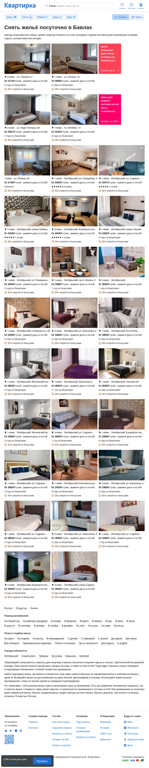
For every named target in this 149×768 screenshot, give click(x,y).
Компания (105, 722)
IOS (6, 731)
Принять (42, 761)
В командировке (55, 638)
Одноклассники (135, 739)
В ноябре (53, 625)
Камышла (70, 656)
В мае (108, 621)
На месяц (38, 638)
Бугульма (57, 656)
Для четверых (11, 643)
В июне (119, 621)
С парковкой (88, 638)
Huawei (16, 731)
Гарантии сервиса (62, 727)
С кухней (103, 638)
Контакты (34, 727)
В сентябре (24, 625)
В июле (131, 621)
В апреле (97, 621)
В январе (56, 621)
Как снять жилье (61, 722)
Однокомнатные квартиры (37, 643)
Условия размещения (83, 729)
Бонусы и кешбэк (61, 745)
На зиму (106, 625)
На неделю (23, 638)
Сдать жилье (83, 722)
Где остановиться (88, 643)
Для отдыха (107, 643)
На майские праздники (35, 621)
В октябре (39, 625)
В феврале (70, 621)
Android (11, 731)
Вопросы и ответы (62, 733)
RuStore (20, 731)
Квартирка (22, 6)
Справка (33, 722)
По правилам (10, 761)
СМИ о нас (106, 733)
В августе (9, 625)
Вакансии (105, 739)
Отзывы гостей (60, 739)
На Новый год (11, 621)
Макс (130, 722)
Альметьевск (28, 656)
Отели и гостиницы (65, 643)
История (104, 727)
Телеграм (132, 733)
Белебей (84, 656)
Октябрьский (11, 656)
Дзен (130, 745)
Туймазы (43, 656)
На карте (9, 638)
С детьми (73, 638)
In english (122, 643)
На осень (93, 625)
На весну (119, 625)
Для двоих (116, 638)
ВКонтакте (133, 727)
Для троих (131, 638)
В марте (84, 621)
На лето (80, 625)
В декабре (67, 625)
